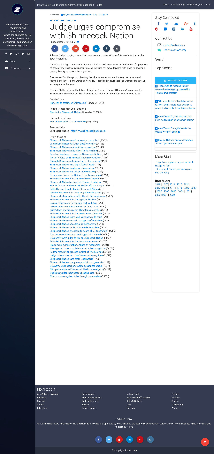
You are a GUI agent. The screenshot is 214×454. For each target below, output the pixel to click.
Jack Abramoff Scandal (138, 397)
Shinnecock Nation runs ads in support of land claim (76, 220)
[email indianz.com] (159, 44)
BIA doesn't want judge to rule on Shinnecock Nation (76, 237)
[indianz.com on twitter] (167, 24)
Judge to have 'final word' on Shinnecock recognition (76, 255)
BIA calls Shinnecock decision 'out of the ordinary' (75, 161)
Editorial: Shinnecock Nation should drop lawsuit (74, 178)
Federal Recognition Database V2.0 (68, 121)
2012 (165, 187)
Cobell (40, 404)
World (174, 408)
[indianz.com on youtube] (191, 29)
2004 (180, 191)
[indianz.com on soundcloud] (176, 24)
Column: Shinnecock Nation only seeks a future (74, 203)
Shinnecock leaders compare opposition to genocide (77, 262)
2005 (173, 191)
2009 (186, 187)
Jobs (208, 4)
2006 (166, 191)
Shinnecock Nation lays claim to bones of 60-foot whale (78, 230)
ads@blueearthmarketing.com (77, 14)
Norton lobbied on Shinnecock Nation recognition (75, 157)
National (131, 408)
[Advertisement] (99, 307)
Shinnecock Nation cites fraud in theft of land (73, 223)
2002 (157, 194)
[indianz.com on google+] (186, 24)
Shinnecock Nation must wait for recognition (72, 147)
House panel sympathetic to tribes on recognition (75, 244)
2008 (193, 187)
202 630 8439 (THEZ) (174, 50)
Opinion (175, 394)
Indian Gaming (178, 4)
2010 (179, 187)
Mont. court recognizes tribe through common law (75, 276)
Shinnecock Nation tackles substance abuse (72, 168)
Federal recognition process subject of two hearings (76, 251)
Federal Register (195, 4)
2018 (157, 184)
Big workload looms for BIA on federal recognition (75, 175)
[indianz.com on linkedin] (183, 29)
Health (85, 404)
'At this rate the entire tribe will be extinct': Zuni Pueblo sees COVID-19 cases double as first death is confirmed (175, 105)
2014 (186, 184)
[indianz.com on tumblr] (195, 24)
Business (41, 397)
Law (129, 404)
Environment (88, 394)
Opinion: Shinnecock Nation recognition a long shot (76, 192)
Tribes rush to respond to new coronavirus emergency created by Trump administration (172, 89)
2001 (165, 194)
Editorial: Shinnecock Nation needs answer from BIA (76, 213)
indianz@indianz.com (174, 45)
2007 (159, 191)
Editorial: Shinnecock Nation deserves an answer (74, 241)
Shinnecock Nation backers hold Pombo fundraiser (76, 182)
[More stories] (78, 41)
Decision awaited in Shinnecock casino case (72, 272)
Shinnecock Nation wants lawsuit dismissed (72, 171)
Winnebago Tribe (187, 423)
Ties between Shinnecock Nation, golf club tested (75, 234)
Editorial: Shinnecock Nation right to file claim (73, 199)
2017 (165, 184)
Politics (175, 397)
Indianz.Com (43, 4)
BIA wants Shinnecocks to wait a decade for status (76, 265)
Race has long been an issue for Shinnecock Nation (75, 154)
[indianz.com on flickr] (166, 29)
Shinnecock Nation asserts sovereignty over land (75, 140)
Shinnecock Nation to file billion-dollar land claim (75, 227)
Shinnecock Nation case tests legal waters (72, 258)
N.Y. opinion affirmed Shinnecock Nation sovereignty (76, 269)
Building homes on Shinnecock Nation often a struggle (77, 185)
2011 (172, 187)
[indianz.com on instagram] (174, 29)
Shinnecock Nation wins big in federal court (72, 164)
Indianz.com (131, 450)
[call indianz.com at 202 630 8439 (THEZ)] (159, 50)
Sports (174, 401)
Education (42, 408)
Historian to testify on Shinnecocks (68, 102)
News (166, 4)
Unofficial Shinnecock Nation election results (72, 143)
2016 (172, 184)
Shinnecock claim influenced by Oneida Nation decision (78, 196)
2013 (157, 187)
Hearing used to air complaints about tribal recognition (78, 248)
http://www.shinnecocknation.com (88, 130)
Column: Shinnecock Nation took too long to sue (75, 206)
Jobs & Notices (134, 401)
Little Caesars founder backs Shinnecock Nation (74, 189)
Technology (177, 404)
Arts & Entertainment (48, 394)
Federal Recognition (63, 20)
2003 (188, 191)
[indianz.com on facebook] (159, 24)
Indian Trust (133, 394)
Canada (41, 401)
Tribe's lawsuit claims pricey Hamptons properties (75, 210)
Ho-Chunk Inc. (124, 423)
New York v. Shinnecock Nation (65, 112)
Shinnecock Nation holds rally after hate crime (73, 150)
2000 (172, 194)
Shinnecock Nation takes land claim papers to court (76, 217)
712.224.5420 (101, 14)
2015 (179, 184)
